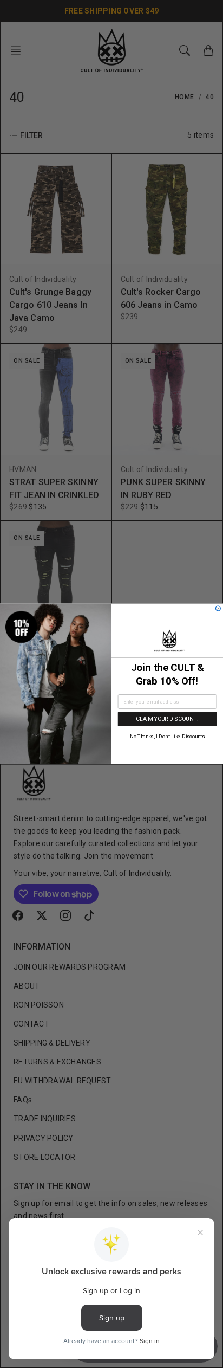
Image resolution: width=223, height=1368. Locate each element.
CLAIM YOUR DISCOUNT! (167, 719)
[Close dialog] (217, 608)
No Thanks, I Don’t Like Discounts (167, 737)
